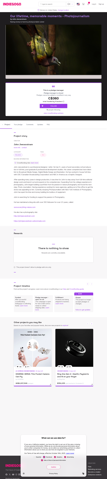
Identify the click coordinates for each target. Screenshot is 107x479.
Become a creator (94, 472)
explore (65, 325)
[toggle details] (51, 385)
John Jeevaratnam (19, 19)
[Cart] (83, 4)
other (43, 155)
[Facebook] (7, 475)
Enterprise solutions (94, 475)
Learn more (24, 306)
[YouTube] (13, 475)
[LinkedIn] (19, 475)
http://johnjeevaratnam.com (24, 216)
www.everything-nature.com (24, 207)
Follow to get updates (83, 310)
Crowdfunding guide (77, 289)
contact (24, 147)
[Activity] (88, 4)
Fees (89, 466)
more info (17, 147)
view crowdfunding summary (53, 113)
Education (18, 155)
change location (63, 10)
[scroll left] (87, 284)
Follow (53, 106)
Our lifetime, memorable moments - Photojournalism (49, 16)
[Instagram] (16, 475)
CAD (68, 4)
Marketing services (94, 469)
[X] (10, 475)
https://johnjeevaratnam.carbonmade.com (29, 221)
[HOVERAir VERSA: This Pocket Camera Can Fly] (33, 348)
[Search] (41, 4)
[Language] (78, 4)
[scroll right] (91, 323)
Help (64, 289)
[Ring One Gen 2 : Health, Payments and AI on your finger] (74, 348)
